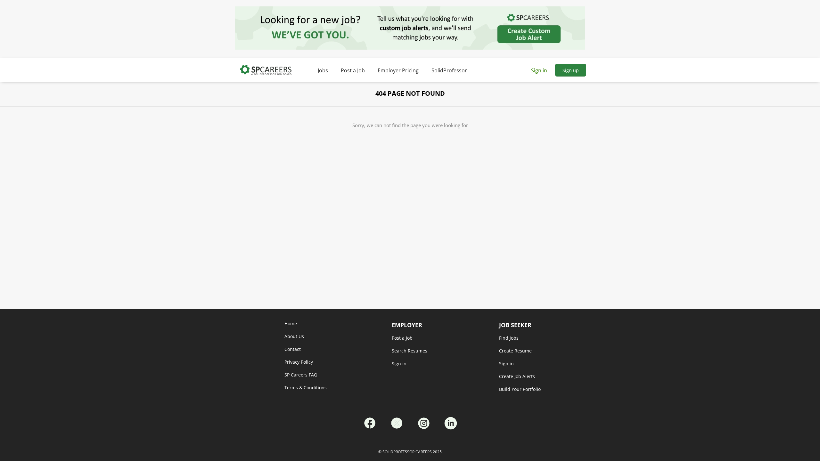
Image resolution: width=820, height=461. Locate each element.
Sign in (539, 70)
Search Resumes (409, 351)
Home (290, 323)
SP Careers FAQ (300, 375)
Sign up (570, 70)
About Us (294, 336)
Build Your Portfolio (520, 389)
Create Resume (515, 351)
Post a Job (402, 338)
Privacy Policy (298, 362)
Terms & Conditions (305, 387)
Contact (292, 349)
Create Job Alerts (517, 376)
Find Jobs (509, 338)
